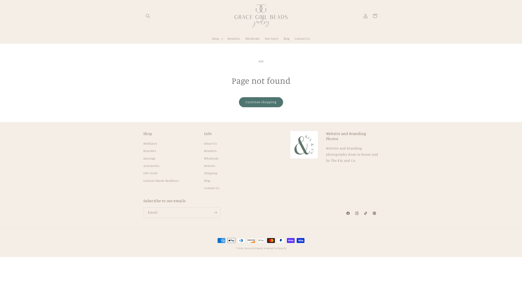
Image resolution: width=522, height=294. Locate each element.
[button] (148, 16)
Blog (207, 180)
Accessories (151, 165)
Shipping (210, 173)
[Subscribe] (215, 212)
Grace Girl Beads (253, 248)
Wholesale (211, 158)
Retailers (210, 151)
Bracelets (149, 151)
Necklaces (150, 143)
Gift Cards (150, 173)
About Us (210, 143)
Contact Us (211, 188)
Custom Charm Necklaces (161, 180)
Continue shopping (261, 102)
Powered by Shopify (275, 248)
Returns (209, 165)
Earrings (149, 158)
